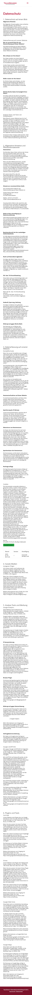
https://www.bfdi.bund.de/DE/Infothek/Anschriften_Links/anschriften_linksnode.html (15, 250)
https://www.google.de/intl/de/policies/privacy (15, 855)
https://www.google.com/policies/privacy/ (14, 939)
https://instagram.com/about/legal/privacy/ (14, 594)
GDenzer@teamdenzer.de (14, 199)
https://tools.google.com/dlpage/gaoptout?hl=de (14, 700)
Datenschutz (19, 991)
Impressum (20, 317)
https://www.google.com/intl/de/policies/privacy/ (16, 801)
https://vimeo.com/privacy (10, 897)
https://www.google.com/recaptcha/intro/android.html (15, 804)
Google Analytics (14, 718)
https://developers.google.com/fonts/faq (14, 937)
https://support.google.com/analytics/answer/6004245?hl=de (16, 727)
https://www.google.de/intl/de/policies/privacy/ (16, 978)
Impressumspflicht (8, 328)
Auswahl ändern (8, 545)
